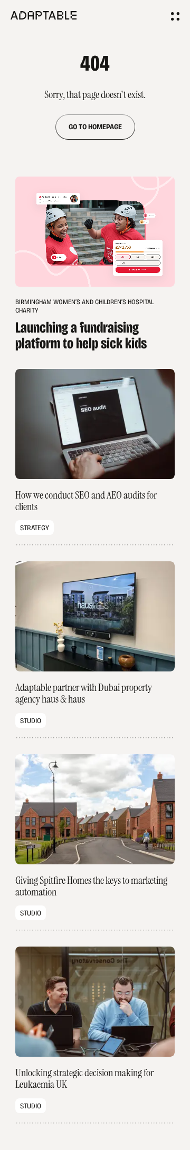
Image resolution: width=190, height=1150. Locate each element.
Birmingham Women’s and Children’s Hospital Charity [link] (84, 323)
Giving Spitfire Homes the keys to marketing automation (95, 842)
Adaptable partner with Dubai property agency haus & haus (95, 649)
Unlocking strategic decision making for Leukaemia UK (95, 1035)
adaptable (47, 15)
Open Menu (175, 16)
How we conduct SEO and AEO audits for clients (95, 457)
